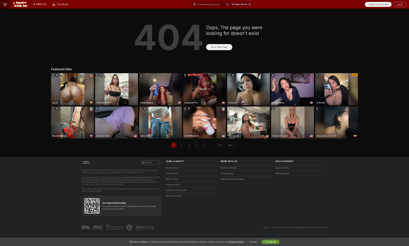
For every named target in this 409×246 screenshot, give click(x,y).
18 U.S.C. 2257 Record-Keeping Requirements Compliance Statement (295, 228)
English (148, 162)
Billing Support (282, 173)
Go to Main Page (219, 47)
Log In (400, 4)
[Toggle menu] (5, 4)
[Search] (227, 4)
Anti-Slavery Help (174, 196)
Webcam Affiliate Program (233, 179)
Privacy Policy (172, 168)
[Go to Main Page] (20, 4)
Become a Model (228, 168)
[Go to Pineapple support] (129, 228)
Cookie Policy (236, 242)
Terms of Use (172, 173)
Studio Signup (227, 173)
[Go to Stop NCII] (145, 228)
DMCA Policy (172, 179)
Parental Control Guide (176, 190)
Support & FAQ (282, 168)
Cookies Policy (173, 185)
